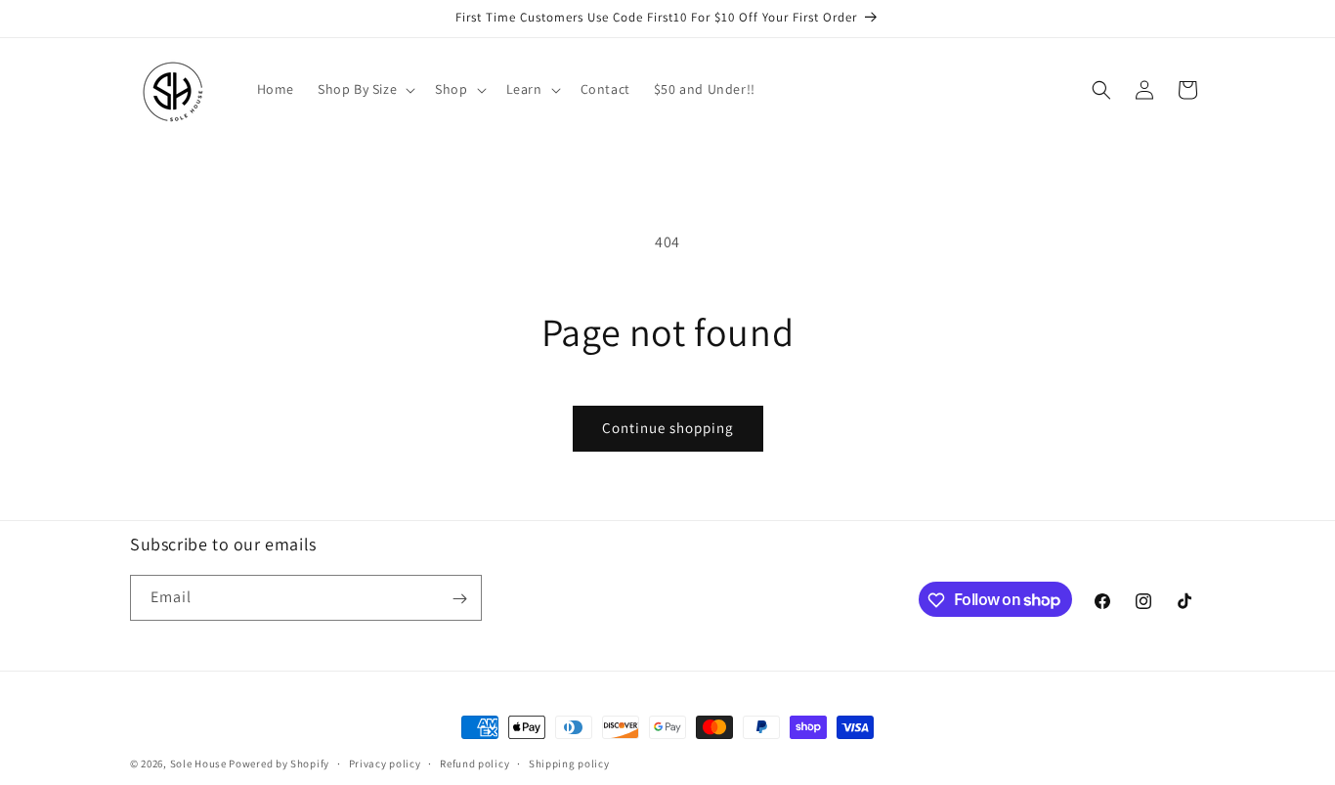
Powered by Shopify (279, 763)
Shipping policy (569, 762)
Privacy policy (385, 762)
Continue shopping (668, 427)
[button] (364, 88)
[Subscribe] (459, 599)
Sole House (198, 763)
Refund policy (474, 762)
